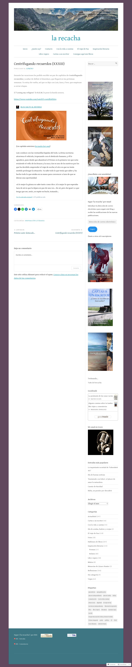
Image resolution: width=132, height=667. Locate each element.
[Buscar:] (103, 64)
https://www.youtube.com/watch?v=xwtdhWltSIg (35, 99)
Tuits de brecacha (94, 383)
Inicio (25, 49)
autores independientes (95, 595)
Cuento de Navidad (95, 487)
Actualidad (92, 517)
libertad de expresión (111, 606)
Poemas (92, 550)
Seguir (92, 229)
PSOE (115, 620)
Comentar (76, 268)
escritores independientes (96, 606)
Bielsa (114, 595)
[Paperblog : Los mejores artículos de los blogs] (71, 636)
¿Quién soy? (36, 49)
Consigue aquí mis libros (83, 54)
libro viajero (96, 609)
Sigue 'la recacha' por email (99, 202)
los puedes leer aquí (42, 146)
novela (90, 613)
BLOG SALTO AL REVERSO (31, 107)
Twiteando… (93, 378)
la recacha (66, 38)
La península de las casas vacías (100, 396)
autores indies (107, 595)
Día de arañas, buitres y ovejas (99, 529)
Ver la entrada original (24, 197)
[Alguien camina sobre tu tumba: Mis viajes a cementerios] (115, 407)
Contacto (48, 49)
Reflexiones (92, 571)
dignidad (99, 602)
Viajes (90, 579)
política (107, 620)
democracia (92, 602)
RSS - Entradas (20, 639)
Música (90, 562)
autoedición (92, 592)
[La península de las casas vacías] (115, 399)
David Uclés (96, 399)
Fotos (90, 538)
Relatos (92, 554)
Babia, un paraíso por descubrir (100, 491)
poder (101, 620)
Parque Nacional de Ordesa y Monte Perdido (101, 616)
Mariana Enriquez (99, 409)
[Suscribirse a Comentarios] (14, 644)
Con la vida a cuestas (64, 49)
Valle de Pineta (102, 624)
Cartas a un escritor (61, 54)
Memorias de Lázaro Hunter (98, 566)
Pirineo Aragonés (93, 620)
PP (111, 620)
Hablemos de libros (95, 542)
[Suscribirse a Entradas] (14, 639)
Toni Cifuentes (92, 624)
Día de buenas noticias (96, 475)
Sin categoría (93, 575)
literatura (104, 609)
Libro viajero (44, 54)
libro (90, 609)
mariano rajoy (112, 609)
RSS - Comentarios (22, 644)
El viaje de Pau (83, 49)
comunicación (92, 599)
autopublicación (101, 592)
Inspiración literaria (101, 49)
